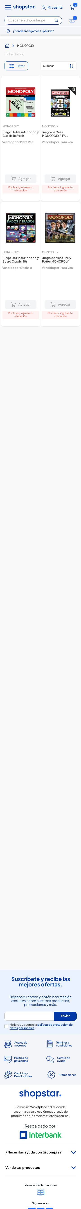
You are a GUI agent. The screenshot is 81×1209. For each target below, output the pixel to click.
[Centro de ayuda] (61, 1114)
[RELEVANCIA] (58, 65)
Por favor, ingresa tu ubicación (20, 189)
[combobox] (33, 19)
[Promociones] (61, 1130)
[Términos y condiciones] (61, 1099)
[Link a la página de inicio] (8, 45)
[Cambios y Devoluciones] (19, 1130)
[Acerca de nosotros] (19, 1099)
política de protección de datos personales (41, 1081)
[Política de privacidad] (19, 1114)
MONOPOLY (25, 45)
